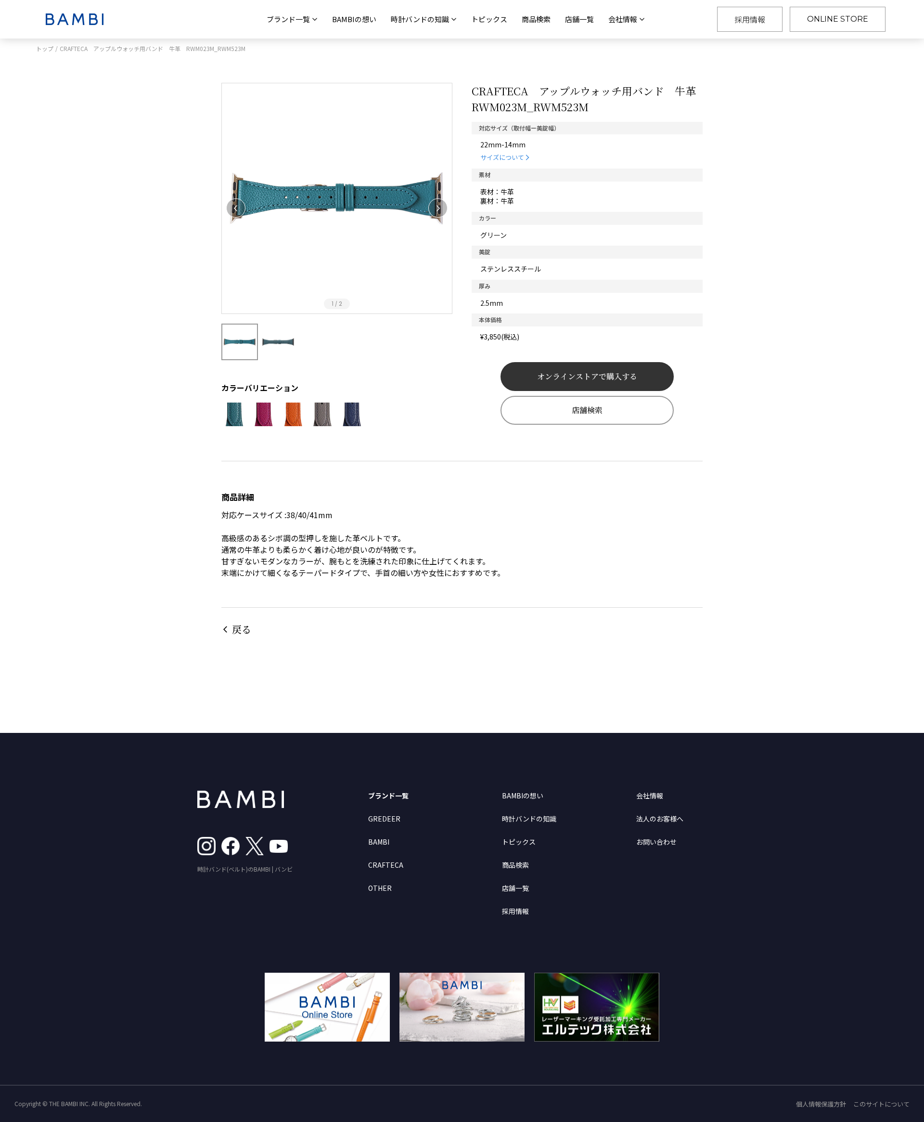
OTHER (380, 888)
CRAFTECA (385, 865)
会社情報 (649, 795)
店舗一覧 (579, 19)
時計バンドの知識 (529, 818)
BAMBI (378, 842)
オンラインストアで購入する (587, 376)
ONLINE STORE (837, 19)
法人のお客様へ (659, 818)
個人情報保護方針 (821, 1104)
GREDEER (384, 818)
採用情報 (749, 19)
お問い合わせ (656, 842)
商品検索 (536, 19)
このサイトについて (881, 1104)
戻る (241, 629)
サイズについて (502, 157)
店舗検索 (587, 410)
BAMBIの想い (354, 19)
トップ (44, 48)
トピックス (489, 19)
